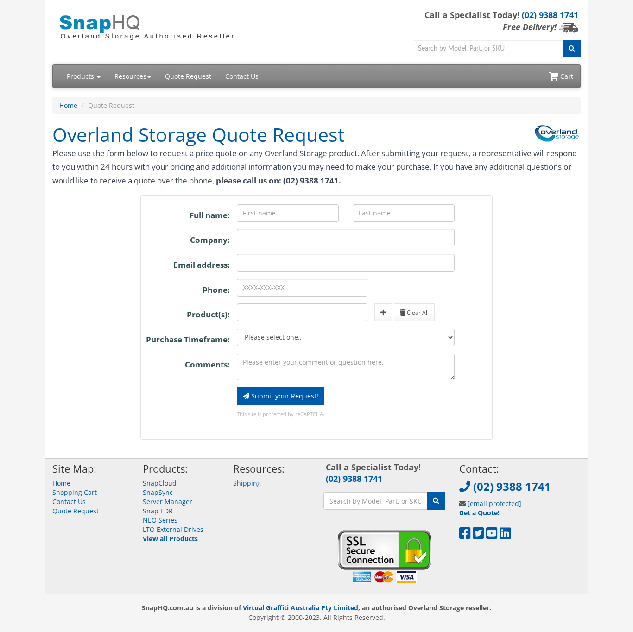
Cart (565, 76)
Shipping (247, 483)
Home (68, 105)
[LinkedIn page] (505, 535)
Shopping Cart (74, 492)
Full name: (210, 215)
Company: (210, 239)
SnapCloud (160, 483)
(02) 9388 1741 (550, 14)
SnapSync (158, 492)
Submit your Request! (283, 396)
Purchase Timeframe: (188, 339)
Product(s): (208, 314)
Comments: (207, 364)
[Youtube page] (492, 535)
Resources (130, 76)
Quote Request (188, 76)
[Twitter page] (478, 535)
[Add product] (383, 312)
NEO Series (160, 520)
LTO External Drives (173, 529)
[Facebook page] (465, 535)
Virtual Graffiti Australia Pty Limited (300, 607)
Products (81, 76)
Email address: (201, 264)
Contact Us (242, 76)
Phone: (216, 289)
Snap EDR (158, 510)
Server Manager (167, 501)
